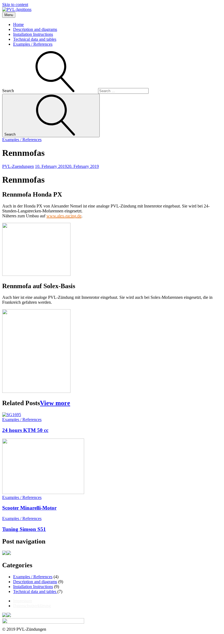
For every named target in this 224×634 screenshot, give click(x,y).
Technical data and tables (34, 39)
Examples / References (32, 44)
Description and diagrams (35, 29)
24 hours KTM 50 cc (25, 430)
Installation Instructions (33, 34)
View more (55, 403)
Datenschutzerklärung (32, 605)
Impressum (22, 600)
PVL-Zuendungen (18, 166)
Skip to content (15, 4)
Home (18, 24)
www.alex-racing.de (63, 216)
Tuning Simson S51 (24, 529)
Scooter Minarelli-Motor (29, 508)
